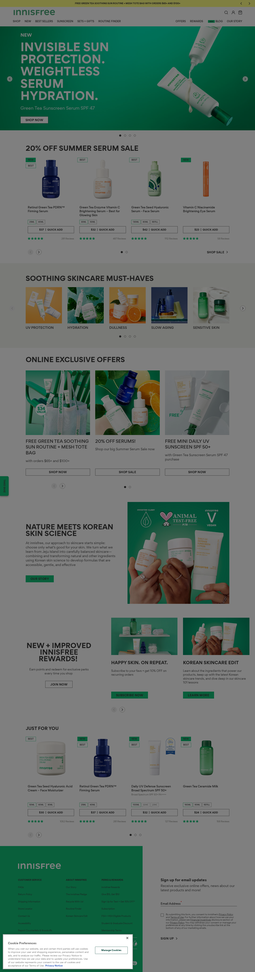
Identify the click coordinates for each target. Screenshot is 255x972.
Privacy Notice (54, 965)
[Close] (127, 938)
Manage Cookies (111, 950)
